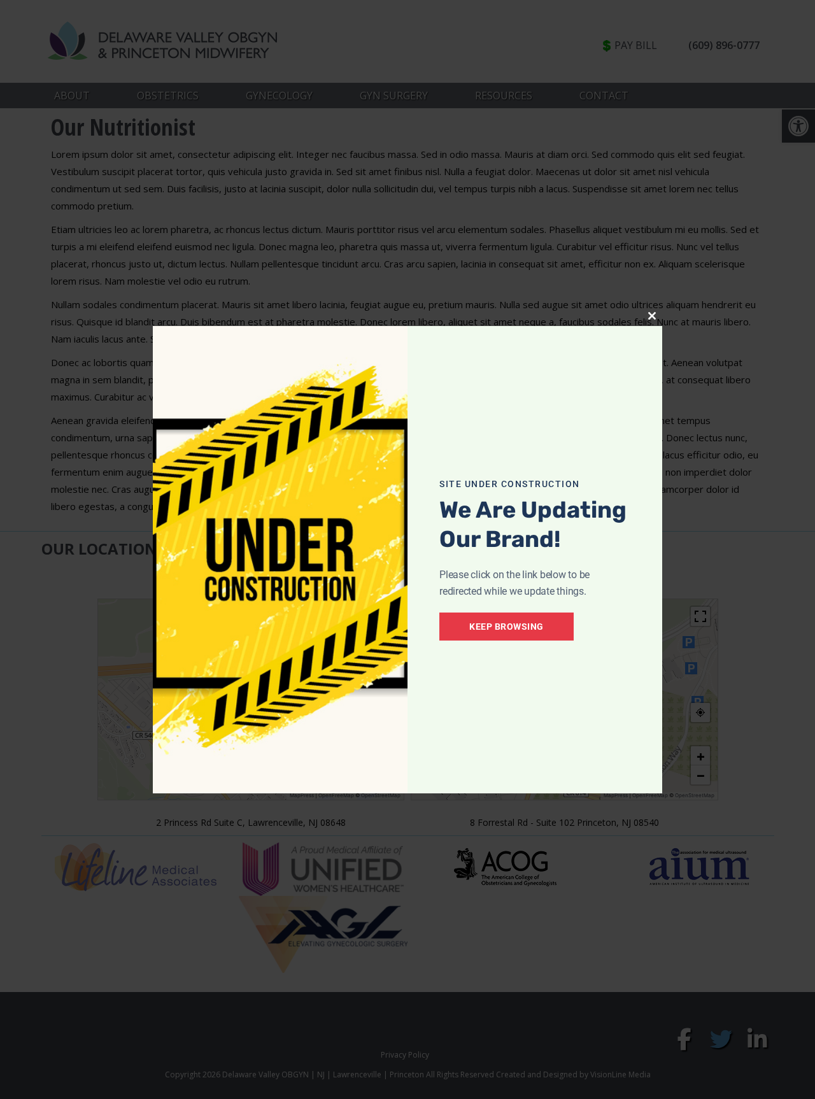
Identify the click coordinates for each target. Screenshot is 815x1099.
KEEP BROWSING (506, 626)
